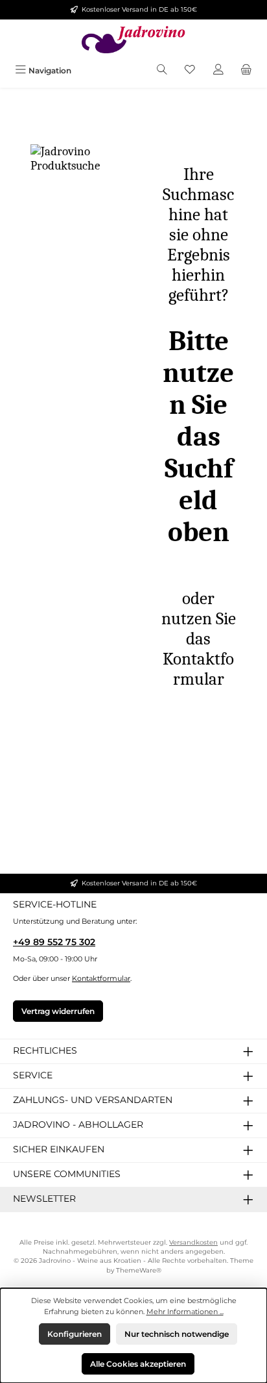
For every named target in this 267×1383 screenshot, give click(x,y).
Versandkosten (193, 1242)
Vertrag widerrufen (58, 1011)
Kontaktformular (101, 978)
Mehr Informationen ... (185, 1311)
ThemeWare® (138, 1270)
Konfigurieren (74, 1334)
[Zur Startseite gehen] (133, 39)
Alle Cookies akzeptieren (138, 1364)
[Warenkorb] (246, 70)
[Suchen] (162, 70)
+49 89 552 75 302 (54, 942)
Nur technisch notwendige (176, 1334)
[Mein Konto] (218, 70)
